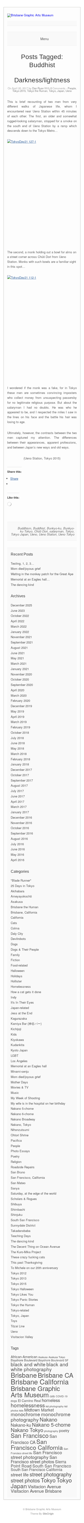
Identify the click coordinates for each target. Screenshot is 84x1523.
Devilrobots (18, 938)
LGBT (14, 1055)
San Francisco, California (28, 1177)
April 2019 (17, 716)
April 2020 (17, 690)
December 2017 (21, 769)
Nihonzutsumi (20, 1129)
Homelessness (21, 986)
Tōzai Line (17, 1326)
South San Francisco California (36, 1469)
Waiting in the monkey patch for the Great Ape (42, 574)
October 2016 (20, 828)
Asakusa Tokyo (57, 1357)
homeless (51, 1400)
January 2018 (20, 764)
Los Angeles (19, 1061)
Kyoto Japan (19, 1050)
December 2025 (21, 605)
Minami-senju (20, 1071)
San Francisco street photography (36, 1454)
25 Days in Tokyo (22, 885)
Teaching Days (21, 1236)
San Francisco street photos (34, 1459)
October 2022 (20, 615)
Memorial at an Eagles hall (29, 1066)
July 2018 (17, 738)
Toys (14, 1320)
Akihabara (17, 891)
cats (52, 1396)
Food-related (19, 965)
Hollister (16, 981)
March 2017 (19, 806)
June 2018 (18, 743)
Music (15, 1092)
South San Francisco (25, 1220)
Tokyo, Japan (56, 91)
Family (15, 955)
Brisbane (24, 1375)
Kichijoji (16, 1029)
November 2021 (21, 637)
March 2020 (19, 695)
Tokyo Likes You (22, 1294)
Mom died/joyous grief (26, 568)
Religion (16, 1161)
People (72, 88)
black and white (28, 1364)
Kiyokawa (17, 1039)
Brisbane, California (24, 912)
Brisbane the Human (24, 907)
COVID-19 (61, 1396)
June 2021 (18, 653)
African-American (24, 1356)
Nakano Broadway (23, 1119)
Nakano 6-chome (22, 1114)
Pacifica (16, 1140)
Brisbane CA (55, 1375)
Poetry (15, 1156)
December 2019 (21, 706)
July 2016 (17, 844)
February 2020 (20, 700)
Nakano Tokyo (27, 1429)
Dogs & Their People (25, 949)
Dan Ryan (38, 88)
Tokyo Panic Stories (24, 1299)
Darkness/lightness (42, 80)
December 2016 (21, 817)
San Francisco (30, 1435)
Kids (14, 1034)
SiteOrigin (48, 1513)
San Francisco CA (34, 1439)
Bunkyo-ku (54, 528)
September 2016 (22, 833)
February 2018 (20, 759)
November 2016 (21, 823)
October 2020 (20, 679)
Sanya (15, 1188)
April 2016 (17, 860)
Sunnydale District (23, 1225)
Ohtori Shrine (19, 1135)
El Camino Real (29, 1400)
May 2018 (17, 748)
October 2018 (20, 732)
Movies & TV (19, 1087)
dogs (14, 1401)
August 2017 (19, 785)
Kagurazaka (19, 1018)
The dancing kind (22, 584)
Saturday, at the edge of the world (33, 1193)
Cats (14, 923)
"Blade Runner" (21, 880)
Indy (14, 997)
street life (20, 1474)
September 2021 (22, 642)
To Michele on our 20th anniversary (34, 1268)
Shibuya (16, 1204)
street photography (51, 1474)
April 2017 (17, 801)
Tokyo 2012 (18, 1273)
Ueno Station (47, 534)
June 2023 (18, 610)
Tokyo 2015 (19, 91)
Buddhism (24, 528)
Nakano (48, 1419)
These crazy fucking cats (28, 1257)
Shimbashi (18, 1209)
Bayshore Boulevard (24, 1360)
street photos (25, 1480)
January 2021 (20, 669)
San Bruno (18, 1172)
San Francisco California (37, 1444)
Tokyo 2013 (18, 1278)
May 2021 (17, 658)
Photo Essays (20, 1151)
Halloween (17, 970)
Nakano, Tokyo (21, 1124)
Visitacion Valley (22, 1337)
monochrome (25, 1414)
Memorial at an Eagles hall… (30, 579)
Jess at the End (21, 1013)
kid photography (54, 1406)
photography (51, 1431)
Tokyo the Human (37, 91)
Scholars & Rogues (24, 1198)
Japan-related (20, 1007)
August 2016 (19, 838)
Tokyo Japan (19, 534)
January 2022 (20, 631)
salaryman (56, 531)
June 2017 (18, 796)
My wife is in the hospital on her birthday (38, 1103)
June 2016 (18, 849)
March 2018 (19, 753)
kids (21, 1410)
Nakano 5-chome (22, 1108)
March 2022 (19, 626)
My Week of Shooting (25, 1098)
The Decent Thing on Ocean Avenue (35, 1246)
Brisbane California (40, 1381)
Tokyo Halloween (22, 1289)
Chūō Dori (41, 531)
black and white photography (39, 1367)
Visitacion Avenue (44, 1486)
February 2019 (20, 727)
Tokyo (69, 531)
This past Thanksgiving (26, 1262)
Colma (15, 928)
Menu (44, 38)
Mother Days (19, 1082)
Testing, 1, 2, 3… (22, 563)
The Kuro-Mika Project (26, 1252)
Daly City (17, 933)
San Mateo (18, 1183)
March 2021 (19, 663)
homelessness (28, 1405)
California (17, 917)
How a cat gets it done (26, 992)
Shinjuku (16, 1214)
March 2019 (19, 722)
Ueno (69, 91)
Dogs (14, 944)
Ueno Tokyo (66, 534)
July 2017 (17, 791)
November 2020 (21, 674)
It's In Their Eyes (22, 1002)
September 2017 (22, 780)
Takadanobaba (20, 1230)
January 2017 (20, 812)
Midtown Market (39, 1410)
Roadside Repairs (23, 1167)
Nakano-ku (21, 1425)
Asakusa (17, 901)
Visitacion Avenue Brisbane (36, 1491)
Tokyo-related (20, 1310)
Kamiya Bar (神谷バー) (26, 1023)
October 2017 (20, 775)
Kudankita (17, 1045)
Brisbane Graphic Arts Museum (35, 1391)
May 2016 (17, 854)
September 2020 (22, 684)
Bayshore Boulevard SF (53, 1360)
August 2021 (19, 647)
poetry (64, 1430)
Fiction (15, 960)
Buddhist (39, 528)
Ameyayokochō (21, 896)
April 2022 (17, 621)
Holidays (16, 976)
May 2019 (17, 711)
